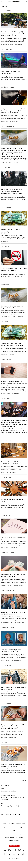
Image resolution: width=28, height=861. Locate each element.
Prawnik (2, 803)
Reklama (13, 823)
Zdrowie (2, 812)
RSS (14, 830)
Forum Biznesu (21, 837)
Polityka (3, 788)
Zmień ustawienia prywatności (19, 827)
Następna (21, 780)
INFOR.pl (12, 834)
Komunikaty (18, 823)
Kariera (23, 823)
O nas (8, 823)
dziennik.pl (3, 834)
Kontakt (4, 823)
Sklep (16, 837)
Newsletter (12, 837)
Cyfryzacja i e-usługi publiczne (8, 795)
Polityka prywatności (6, 827)
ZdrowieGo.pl (6, 837)
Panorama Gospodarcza (14, 840)
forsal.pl (8, 834)
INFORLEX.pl (17, 834)
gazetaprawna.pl (23, 834)
